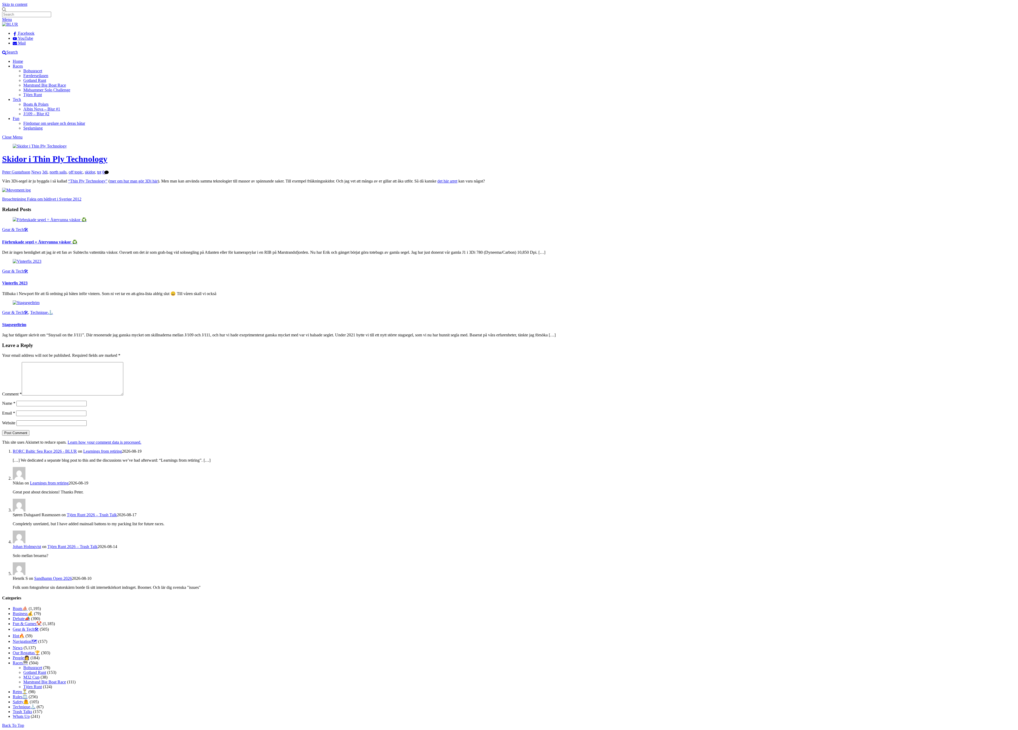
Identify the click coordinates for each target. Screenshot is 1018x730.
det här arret (447, 181)
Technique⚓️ (41, 312)
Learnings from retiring (102, 451)
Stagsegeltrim (14, 324)
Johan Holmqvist (27, 546)
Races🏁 (20, 663)
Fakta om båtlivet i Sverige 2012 (53, 199)
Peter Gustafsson (16, 172)
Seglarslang (33, 128)
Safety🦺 (21, 702)
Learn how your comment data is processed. (104, 442)
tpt (99, 172)
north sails (58, 172)
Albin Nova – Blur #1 (41, 109)
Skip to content (14, 4)
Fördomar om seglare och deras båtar (54, 123)
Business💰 (23, 613)
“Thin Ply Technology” (87, 181)
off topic (76, 172)
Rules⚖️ (20, 697)
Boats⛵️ (20, 608)
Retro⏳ (20, 691)
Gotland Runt (34, 80)
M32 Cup (31, 677)
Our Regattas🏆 (26, 653)
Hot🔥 (18, 636)
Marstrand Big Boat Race (44, 85)
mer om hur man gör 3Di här (134, 181)
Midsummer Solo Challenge (46, 90)
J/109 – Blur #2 (36, 114)
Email (8, 413)
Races (18, 66)
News (36, 172)
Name (8, 403)
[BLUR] (10, 24)
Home (18, 61)
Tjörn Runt (32, 94)
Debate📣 (21, 618)
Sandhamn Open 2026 (53, 578)
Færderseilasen (35, 75)
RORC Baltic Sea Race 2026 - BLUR (45, 451)
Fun (16, 118)
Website (8, 423)
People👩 (21, 658)
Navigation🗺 (25, 641)
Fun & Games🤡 (27, 623)
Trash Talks (22, 711)
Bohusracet (32, 71)
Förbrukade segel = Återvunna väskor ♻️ (39, 242)
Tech (17, 99)
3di (44, 172)
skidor (90, 172)
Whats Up (21, 716)
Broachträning (14, 199)
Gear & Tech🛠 (15, 229)
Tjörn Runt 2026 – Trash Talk (92, 515)
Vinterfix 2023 (15, 283)
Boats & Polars (36, 104)
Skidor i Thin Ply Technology (54, 159)
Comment (12, 394)
